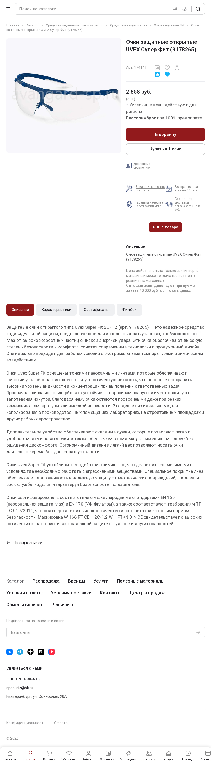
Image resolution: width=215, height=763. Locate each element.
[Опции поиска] (174, 8)
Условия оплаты (24, 592)
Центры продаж (147, 592)
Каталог (15, 581)
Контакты (110, 592)
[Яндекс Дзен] (30, 652)
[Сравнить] (157, 67)
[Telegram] (20, 652)
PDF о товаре (165, 227)
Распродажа (46, 581)
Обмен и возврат (24, 604)
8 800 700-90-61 (21, 679)
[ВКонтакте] (9, 652)
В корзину (165, 134)
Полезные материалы (140, 581)
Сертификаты (96, 309)
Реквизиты (63, 604)
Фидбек (129, 309)
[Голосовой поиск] (185, 8)
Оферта (61, 723)
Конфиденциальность (26, 723)
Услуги (101, 581)
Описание (20, 309)
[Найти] (198, 8)
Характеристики (56, 309)
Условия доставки (71, 592)
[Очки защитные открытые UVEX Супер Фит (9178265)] (63, 95)
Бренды (76, 581)
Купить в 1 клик (165, 148)
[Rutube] (41, 652)
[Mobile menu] (8, 9)
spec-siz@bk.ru (19, 687)
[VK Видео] (51, 652)
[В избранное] (167, 67)
